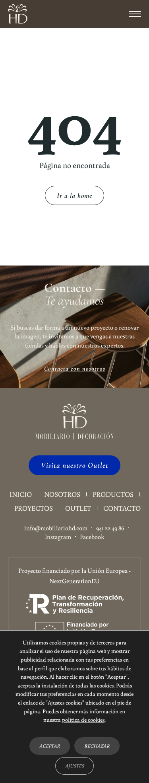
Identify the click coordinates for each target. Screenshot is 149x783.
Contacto (122, 508)
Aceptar (49, 745)
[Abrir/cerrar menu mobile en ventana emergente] (135, 14)
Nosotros (62, 494)
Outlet (78, 508)
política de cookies (83, 719)
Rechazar (97, 745)
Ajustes (74, 765)
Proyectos (33, 508)
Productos (113, 494)
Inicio (21, 494)
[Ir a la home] (17, 14)
